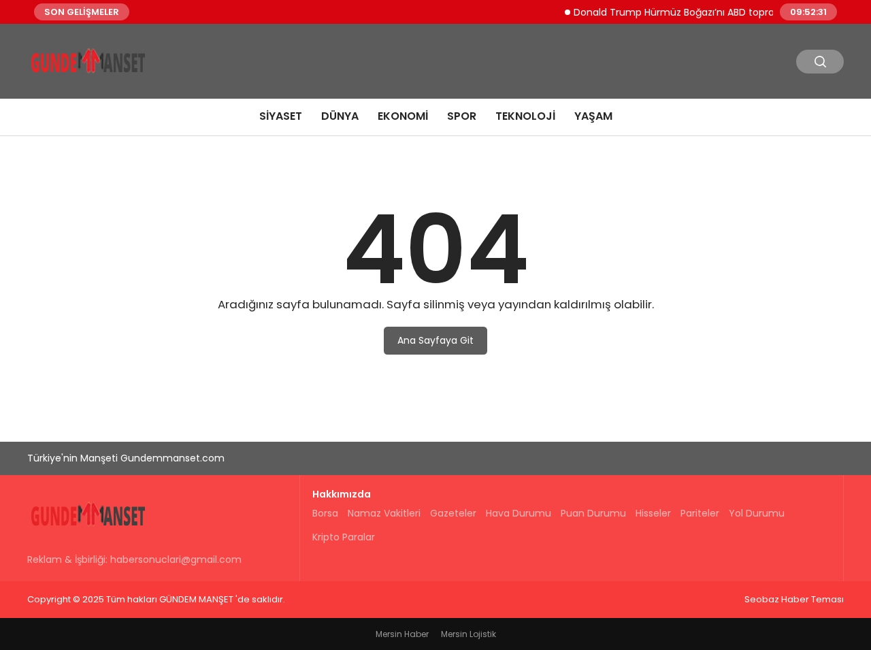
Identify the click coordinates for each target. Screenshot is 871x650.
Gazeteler (453, 513)
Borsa (325, 513)
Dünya (340, 116)
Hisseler (653, 513)
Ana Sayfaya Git (435, 340)
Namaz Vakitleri (384, 513)
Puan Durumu (593, 513)
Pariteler (699, 513)
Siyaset (280, 116)
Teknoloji (525, 116)
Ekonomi (403, 116)
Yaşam (593, 116)
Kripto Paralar (343, 537)
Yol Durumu (757, 513)
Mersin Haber (402, 634)
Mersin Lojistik (468, 634)
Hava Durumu (518, 513)
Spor (461, 116)
